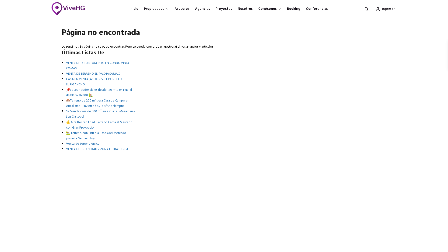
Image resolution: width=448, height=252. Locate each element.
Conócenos (267, 9)
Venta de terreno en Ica (82, 144)
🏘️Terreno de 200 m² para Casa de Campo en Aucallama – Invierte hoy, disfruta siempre (97, 103)
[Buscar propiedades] (366, 9)
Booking (293, 9)
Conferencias (317, 9)
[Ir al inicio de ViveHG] (70, 9)
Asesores (182, 9)
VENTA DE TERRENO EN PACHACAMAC (93, 74)
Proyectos (224, 9)
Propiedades (154, 9)
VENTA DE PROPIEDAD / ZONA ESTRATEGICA (97, 149)
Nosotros (245, 9)
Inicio (134, 9)
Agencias (202, 9)
